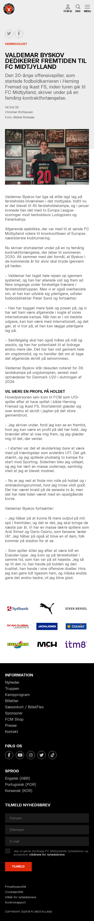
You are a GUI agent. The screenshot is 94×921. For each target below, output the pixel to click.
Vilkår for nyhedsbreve (20, 897)
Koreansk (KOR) (18, 791)
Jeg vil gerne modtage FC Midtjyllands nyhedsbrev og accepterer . (50, 852)
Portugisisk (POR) (20, 784)
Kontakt (11, 732)
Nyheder (12, 682)
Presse (11, 725)
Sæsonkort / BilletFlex (24, 707)
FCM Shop (14, 719)
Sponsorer (14, 713)
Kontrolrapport (15, 902)
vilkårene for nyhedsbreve (47, 854)
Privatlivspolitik (15, 886)
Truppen (12, 688)
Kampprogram (17, 695)
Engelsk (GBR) (17, 778)
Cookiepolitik (14, 892)
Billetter (11, 701)
